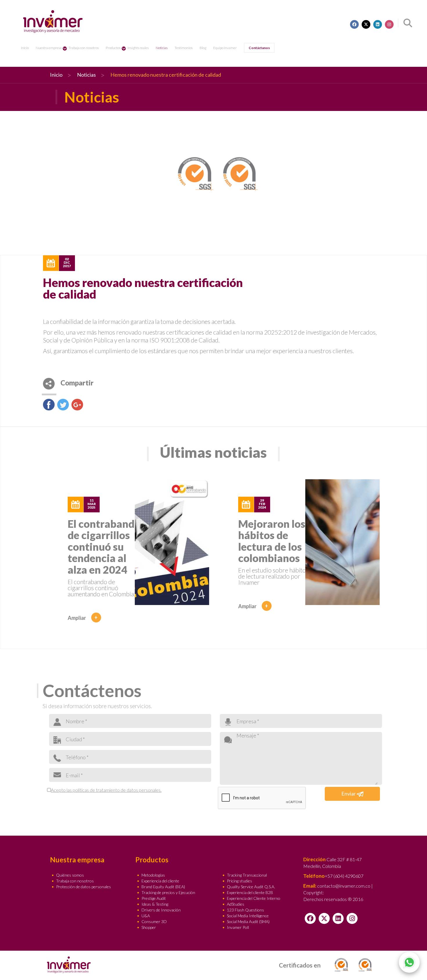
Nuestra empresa (49, 48)
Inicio (25, 48)
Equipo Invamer (225, 48)
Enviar (349, 793)
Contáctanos (259, 48)
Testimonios (184, 48)
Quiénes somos (70, 875)
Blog (203, 48)
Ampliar (83, 617)
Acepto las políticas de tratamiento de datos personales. (106, 790)
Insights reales (138, 48)
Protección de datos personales (83, 886)
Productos (113, 48)
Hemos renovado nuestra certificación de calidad (165, 74)
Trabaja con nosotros (84, 48)
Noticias (162, 48)
